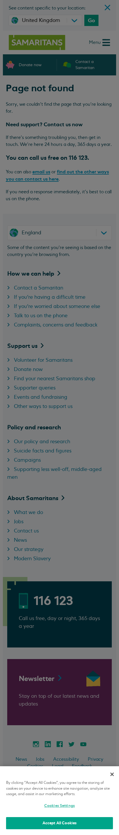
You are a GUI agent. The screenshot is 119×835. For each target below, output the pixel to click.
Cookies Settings (59, 805)
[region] (59, 800)
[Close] (112, 774)
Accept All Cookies (59, 823)
